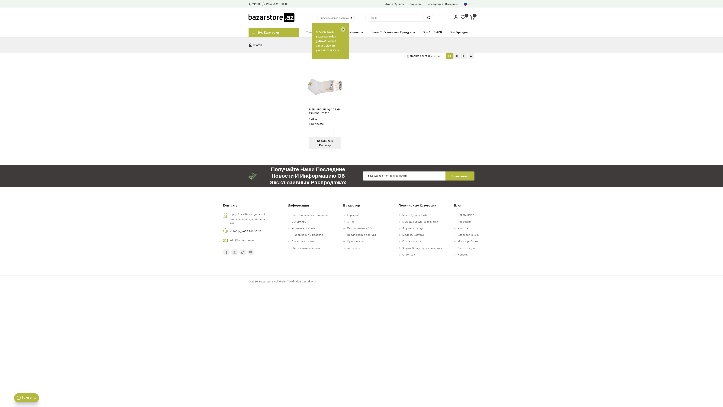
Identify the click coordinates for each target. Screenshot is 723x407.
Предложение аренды (361, 234)
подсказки (464, 221)
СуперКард (299, 221)
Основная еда (411, 241)
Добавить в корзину (325, 143)
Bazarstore (266, 281)
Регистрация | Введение (442, 3)
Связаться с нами (303, 241)
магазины (353, 247)
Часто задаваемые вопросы (310, 215)
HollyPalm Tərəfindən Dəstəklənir (295, 281)
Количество (316, 123)
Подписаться (460, 175)
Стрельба (408, 254)
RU (469, 3)
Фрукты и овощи (412, 228)
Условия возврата (303, 228)
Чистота (463, 228)
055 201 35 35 (252, 231)
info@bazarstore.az (242, 240)
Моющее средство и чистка (420, 221)
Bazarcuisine (466, 215)
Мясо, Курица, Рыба (415, 215)
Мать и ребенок (468, 241)
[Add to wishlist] (340, 70)
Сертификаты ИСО (359, 228)
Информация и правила (307, 234)
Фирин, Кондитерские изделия (422, 247)
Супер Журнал (394, 3)
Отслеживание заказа (306, 247)
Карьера (415, 3)
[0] (463, 17)
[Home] (251, 44)
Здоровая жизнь (468, 234)
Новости (463, 254)
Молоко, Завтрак (413, 234)
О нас (351, 221)
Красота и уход (467, 247)
